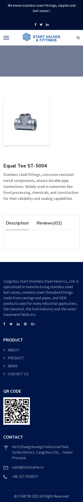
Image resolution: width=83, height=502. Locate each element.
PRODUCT (16, 358)
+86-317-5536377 (25, 476)
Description (17, 223)
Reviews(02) (49, 223)
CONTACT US (18, 374)
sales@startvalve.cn (28, 467)
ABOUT (13, 350)
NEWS (12, 366)
